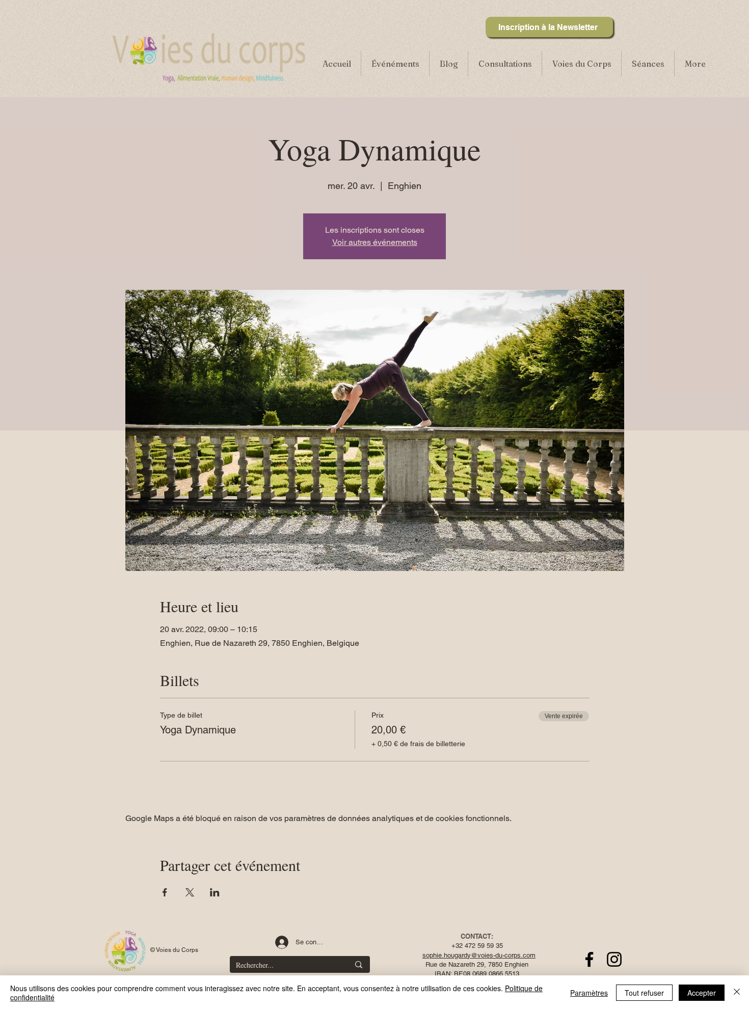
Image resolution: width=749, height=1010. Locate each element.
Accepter (701, 993)
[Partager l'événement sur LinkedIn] (215, 892)
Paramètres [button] (589, 993)
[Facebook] (589, 959)
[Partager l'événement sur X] (190, 892)
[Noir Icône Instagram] (614, 959)
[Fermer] (737, 993)
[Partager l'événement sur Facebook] (165, 892)
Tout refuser (644, 993)
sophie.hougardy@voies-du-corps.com (479, 955)
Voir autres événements (374, 242)
